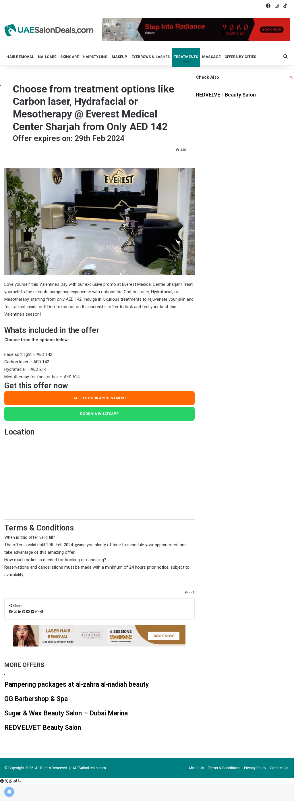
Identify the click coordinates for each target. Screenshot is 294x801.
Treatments (186, 57)
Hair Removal (20, 57)
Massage (211, 57)
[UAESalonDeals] (49, 30)
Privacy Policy (255, 768)
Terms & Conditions (224, 768)
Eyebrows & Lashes (150, 57)
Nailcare (47, 57)
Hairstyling (95, 57)
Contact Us (279, 768)
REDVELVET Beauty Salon (226, 95)
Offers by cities (240, 57)
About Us (196, 768)
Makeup (119, 57)
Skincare (69, 57)
